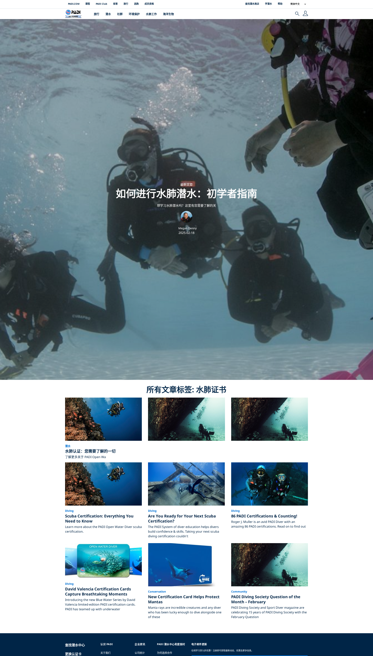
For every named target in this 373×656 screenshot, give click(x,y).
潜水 (108, 14)
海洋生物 (168, 14)
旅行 (126, 3)
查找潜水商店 (252, 3)
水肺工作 (151, 14)
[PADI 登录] (305, 14)
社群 (120, 14)
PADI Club (101, 3)
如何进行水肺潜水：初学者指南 (186, 193)
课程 (87, 3)
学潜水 (268, 3)
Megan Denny (187, 228)
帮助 (280, 3)
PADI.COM (73, 3)
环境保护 (134, 14)
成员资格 (149, 3)
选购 (136, 3)
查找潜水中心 (75, 645)
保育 (115, 3)
